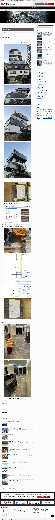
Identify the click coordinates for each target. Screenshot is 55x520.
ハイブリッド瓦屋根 (46, 47)
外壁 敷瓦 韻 (46, 32)
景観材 (38, 104)
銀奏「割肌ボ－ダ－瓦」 (41, 90)
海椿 (19, 511)
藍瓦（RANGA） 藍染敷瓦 (13, 421)
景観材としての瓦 (5, 510)
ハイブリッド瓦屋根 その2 (10, 488)
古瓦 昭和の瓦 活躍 (12, 447)
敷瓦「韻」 (6, 405)
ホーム (2, 10)
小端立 (20, 510)
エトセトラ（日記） (40, 95)
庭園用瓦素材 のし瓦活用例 (13, 441)
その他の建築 (39, 93)
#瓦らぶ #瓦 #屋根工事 (40, 81)
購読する (39, 25)
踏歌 (15, 511)
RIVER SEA (10, 434)
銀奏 (23, 510)
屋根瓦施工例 (39, 96)
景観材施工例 (39, 98)
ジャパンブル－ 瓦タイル (13, 467)
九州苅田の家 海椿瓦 (47, 54)
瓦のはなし (38, 99)
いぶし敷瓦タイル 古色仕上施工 (14, 428)
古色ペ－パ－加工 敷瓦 (13, 454)
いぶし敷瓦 (40, 109)
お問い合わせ (4, 515)
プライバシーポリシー (5, 514)
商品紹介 (15, 509)
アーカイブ (38, 92)
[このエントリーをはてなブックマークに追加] (12, 412)
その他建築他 (39, 84)
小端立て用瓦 (39, 87)
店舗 (47, 113)
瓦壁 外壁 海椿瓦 (46, 60)
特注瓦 (24, 511)
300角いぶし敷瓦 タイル (13, 480)
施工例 (3, 511)
